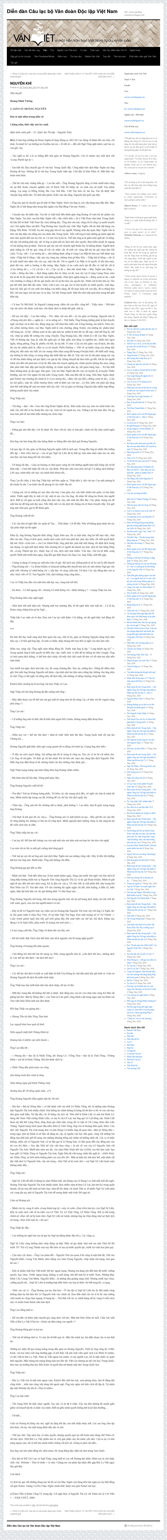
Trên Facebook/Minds (44, 56)
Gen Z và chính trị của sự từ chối (139, 511)
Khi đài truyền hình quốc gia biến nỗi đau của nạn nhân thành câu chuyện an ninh (141, 446)
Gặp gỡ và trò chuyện (20, 56)
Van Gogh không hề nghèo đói (139, 376)
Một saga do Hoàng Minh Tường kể (141, 1001)
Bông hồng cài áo (133, 605)
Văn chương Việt (133, 1068)
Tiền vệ (130, 1062)
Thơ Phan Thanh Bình (135, 408)
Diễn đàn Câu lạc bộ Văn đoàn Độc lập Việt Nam (62, 11)
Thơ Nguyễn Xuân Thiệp (136, 713)
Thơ (52, 50)
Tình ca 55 (131, 458)
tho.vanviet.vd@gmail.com (134, 109)
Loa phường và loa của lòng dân (139, 517)
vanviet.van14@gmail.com (134, 97)
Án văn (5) (131, 983)
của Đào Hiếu (136, 748)
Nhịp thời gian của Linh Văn (138, 660)
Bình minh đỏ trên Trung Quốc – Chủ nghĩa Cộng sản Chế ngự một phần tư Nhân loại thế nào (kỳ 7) (141, 757)
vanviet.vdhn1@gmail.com (134, 132)
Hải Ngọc (130, 1045)
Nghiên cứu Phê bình (67, 50)
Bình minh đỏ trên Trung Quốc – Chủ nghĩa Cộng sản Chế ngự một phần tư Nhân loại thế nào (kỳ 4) (141, 869)
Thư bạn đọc (76, 56)
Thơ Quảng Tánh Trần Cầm (138, 655)
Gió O (129, 1042)
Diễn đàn (130, 1036)
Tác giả (13, 62)
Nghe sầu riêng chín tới (136, 778)
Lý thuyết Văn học (134, 1054)
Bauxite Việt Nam (134, 1030)
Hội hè (129, 980)
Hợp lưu (130, 1048)
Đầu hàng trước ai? (134, 452)
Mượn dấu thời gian (134, 1057)
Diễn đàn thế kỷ (133, 1039)
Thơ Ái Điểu (132, 593)
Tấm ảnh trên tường (134, 543)
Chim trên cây (132, 611)
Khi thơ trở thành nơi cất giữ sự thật (140, 813)
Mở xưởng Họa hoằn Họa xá (138, 358)
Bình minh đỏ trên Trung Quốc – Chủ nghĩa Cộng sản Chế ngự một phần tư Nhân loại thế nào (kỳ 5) (141, 822)
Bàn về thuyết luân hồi (135, 402)
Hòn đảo (130, 341)
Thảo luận (94, 50)
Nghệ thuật (135, 50)
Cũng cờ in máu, (139, 587)
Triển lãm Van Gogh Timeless (138, 396)
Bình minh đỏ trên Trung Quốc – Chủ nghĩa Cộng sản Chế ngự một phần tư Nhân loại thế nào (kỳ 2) (141, 936)
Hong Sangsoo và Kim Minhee (139, 429)
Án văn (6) (131, 966)
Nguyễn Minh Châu (134, 699)
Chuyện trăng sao (133, 666)
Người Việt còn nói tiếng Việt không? (141, 854)
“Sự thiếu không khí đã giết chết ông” (141, 672)
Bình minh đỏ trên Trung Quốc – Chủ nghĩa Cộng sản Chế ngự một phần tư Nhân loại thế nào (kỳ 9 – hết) (141, 690)
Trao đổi (106, 56)
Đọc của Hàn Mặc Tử (139, 807)
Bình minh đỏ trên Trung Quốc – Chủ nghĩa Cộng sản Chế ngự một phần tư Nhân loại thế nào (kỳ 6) (141, 793)
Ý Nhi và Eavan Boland (136, 335)
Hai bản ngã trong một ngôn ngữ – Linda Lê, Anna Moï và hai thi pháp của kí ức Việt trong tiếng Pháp (140, 1010)
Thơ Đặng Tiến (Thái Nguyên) (139, 478)
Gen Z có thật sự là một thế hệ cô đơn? (142, 370)
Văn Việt (44, 87)
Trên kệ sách (120, 56)
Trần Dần (130, 916)
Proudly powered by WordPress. (140, 1526)
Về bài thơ (138, 461)
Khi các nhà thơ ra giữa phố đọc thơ (140, 329)
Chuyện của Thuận (134, 649)
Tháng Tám (131, 352)
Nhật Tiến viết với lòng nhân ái (139, 643)
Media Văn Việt (92, 56)
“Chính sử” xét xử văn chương (139, 1018)
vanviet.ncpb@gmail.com (134, 120)
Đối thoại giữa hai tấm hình (137, 860)
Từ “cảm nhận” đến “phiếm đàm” (139, 801)
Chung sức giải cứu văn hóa (138, 364)
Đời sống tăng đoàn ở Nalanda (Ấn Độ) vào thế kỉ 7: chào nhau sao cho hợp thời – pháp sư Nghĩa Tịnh (141, 470)
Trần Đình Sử (132, 1065)
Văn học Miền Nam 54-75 (115, 50)
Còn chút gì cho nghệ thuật (137, 995)
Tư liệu (83, 50)
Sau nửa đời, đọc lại (139, 954)
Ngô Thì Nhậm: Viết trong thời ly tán (141, 766)
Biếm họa (62, 56)
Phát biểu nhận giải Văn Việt (142, 56)
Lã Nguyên (131, 1051)
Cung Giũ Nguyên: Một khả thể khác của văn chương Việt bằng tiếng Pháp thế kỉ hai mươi (141, 974)
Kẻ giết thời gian (133, 426)
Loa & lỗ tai (131, 423)
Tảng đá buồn (132, 355)
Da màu (130, 1033)
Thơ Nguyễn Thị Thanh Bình (138, 898)
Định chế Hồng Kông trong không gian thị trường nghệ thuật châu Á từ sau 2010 (141, 525)
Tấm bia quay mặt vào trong (137, 505)
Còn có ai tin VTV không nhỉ (138, 382)
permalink (53, 1505)
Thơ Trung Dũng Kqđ (135, 919)
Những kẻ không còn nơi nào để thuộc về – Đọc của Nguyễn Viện (142, 567)
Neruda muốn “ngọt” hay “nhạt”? (139, 531)
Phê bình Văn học (134, 1059)
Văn (45, 50)
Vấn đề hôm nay (32, 50)
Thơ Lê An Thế (133, 968)
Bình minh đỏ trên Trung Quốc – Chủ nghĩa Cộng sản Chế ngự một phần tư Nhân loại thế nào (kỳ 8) (141, 731)
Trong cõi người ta (134, 883)
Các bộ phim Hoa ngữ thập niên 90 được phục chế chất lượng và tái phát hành (141, 616)
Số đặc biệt (15, 50)
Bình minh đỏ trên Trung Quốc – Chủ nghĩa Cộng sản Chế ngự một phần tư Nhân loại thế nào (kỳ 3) (141, 907)
